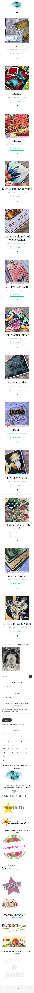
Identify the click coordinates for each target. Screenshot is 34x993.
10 (4, 745)
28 (21, 752)
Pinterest (28, 988)
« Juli (3, 760)
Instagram (18, 988)
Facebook (12, 988)
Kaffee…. (17, 93)
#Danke (17, 141)
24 (4, 752)
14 (21, 745)
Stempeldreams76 (12, 49)
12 (12, 745)
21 (21, 749)
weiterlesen (17, 53)
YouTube (23, 988)
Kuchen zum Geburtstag (17, 188)
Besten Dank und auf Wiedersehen (17, 238)
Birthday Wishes (17, 477)
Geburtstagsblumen (17, 334)
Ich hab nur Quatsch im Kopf (17, 527)
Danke (17, 430)
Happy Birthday (17, 382)
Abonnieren (6, 720)
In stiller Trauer (17, 576)
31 (4, 756)
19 (12, 749)
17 (4, 749)
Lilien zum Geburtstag (17, 623)
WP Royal (17, 990)
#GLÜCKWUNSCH (17, 287)
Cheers (17, 46)
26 (12, 752)
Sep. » (6, 760)
